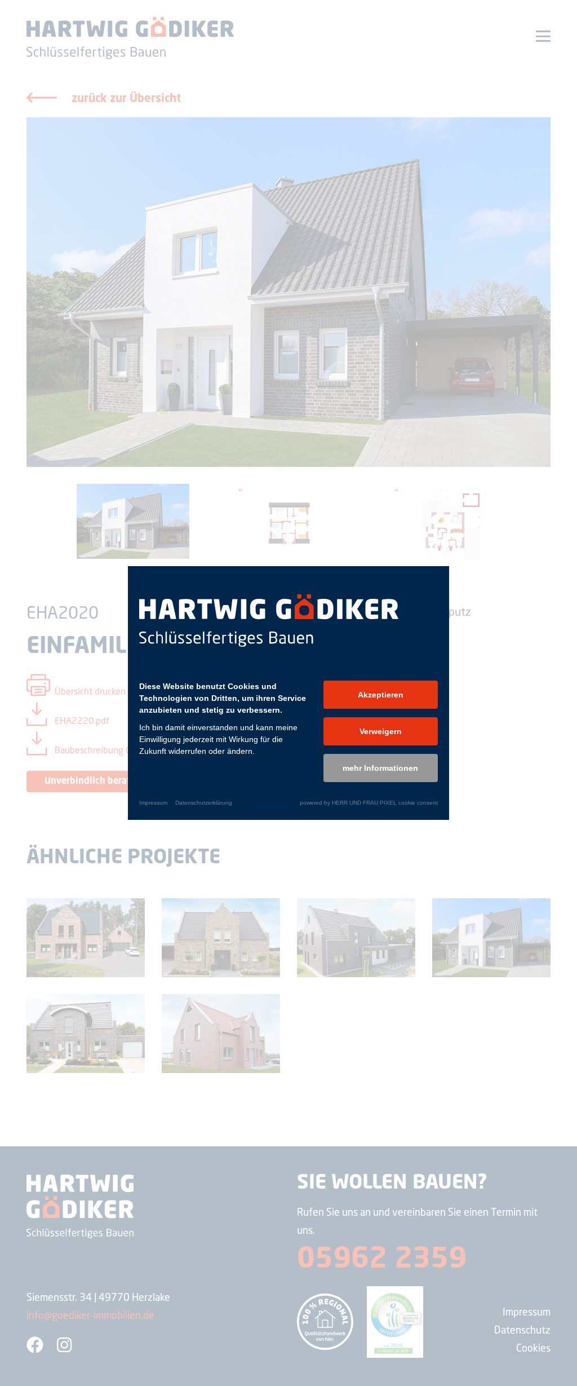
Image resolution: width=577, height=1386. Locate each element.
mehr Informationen (380, 768)
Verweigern (380, 731)
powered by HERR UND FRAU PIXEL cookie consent (369, 803)
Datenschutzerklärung (203, 803)
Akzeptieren (380, 694)
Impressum (153, 803)
